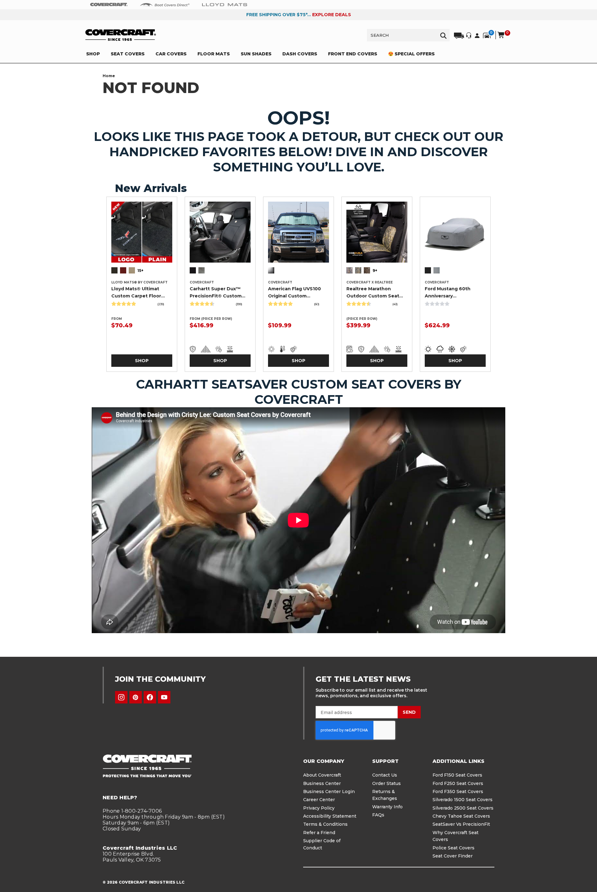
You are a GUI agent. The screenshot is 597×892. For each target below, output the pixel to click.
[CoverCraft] (108, 4)
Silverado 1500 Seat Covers (463, 799)
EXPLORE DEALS (331, 14)
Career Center (319, 799)
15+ (140, 270)
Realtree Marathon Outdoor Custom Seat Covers (372, 292)
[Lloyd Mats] (224, 4)
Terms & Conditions (325, 824)
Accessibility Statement (329, 816)
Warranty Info (387, 807)
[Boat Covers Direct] (165, 4)
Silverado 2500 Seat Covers (463, 808)
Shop (142, 360)
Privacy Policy (319, 808)
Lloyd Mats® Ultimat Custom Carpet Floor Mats (136, 292)
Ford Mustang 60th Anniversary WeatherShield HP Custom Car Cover (447, 292)
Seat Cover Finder (453, 856)
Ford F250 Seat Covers (458, 783)
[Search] (443, 35)
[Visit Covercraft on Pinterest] (135, 697)
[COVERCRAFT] (121, 35)
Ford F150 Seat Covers (457, 775)
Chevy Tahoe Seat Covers (461, 816)
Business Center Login (329, 791)
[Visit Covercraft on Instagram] (121, 697)
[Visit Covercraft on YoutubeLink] (164, 697)
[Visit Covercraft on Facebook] (150, 697)
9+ (375, 270)
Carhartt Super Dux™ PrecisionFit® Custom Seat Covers (216, 292)
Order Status (386, 783)
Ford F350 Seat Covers (458, 791)
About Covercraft (322, 775)
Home (109, 75)
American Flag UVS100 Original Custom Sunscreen (294, 292)
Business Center (322, 783)
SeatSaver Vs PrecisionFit (461, 824)
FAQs (378, 815)
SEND (409, 712)
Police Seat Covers (453, 848)
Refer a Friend (319, 832)
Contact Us (384, 775)
